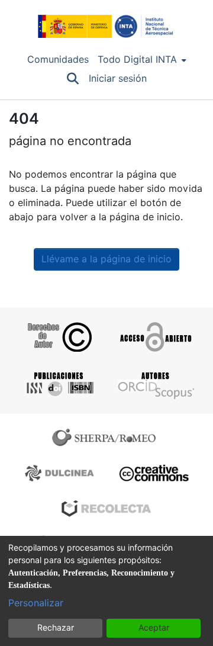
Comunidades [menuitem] (58, 59)
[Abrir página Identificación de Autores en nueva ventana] (154, 384)
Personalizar (35, 603)
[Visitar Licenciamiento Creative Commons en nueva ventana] (152, 473)
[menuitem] (142, 60)
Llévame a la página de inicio (106, 259)
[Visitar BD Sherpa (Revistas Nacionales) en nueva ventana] (61, 473)
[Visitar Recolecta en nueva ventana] (106, 509)
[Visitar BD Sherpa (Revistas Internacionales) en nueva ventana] (106, 437)
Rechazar (55, 627)
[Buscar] (73, 79)
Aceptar (153, 627)
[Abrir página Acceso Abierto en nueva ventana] (154, 337)
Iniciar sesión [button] (118, 78)
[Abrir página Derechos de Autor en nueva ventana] (58, 337)
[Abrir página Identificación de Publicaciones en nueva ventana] (58, 384)
